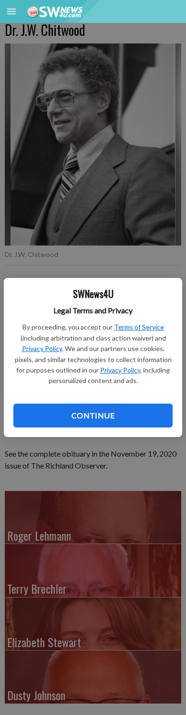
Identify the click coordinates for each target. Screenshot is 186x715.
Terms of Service (139, 327)
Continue (93, 415)
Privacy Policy (42, 348)
